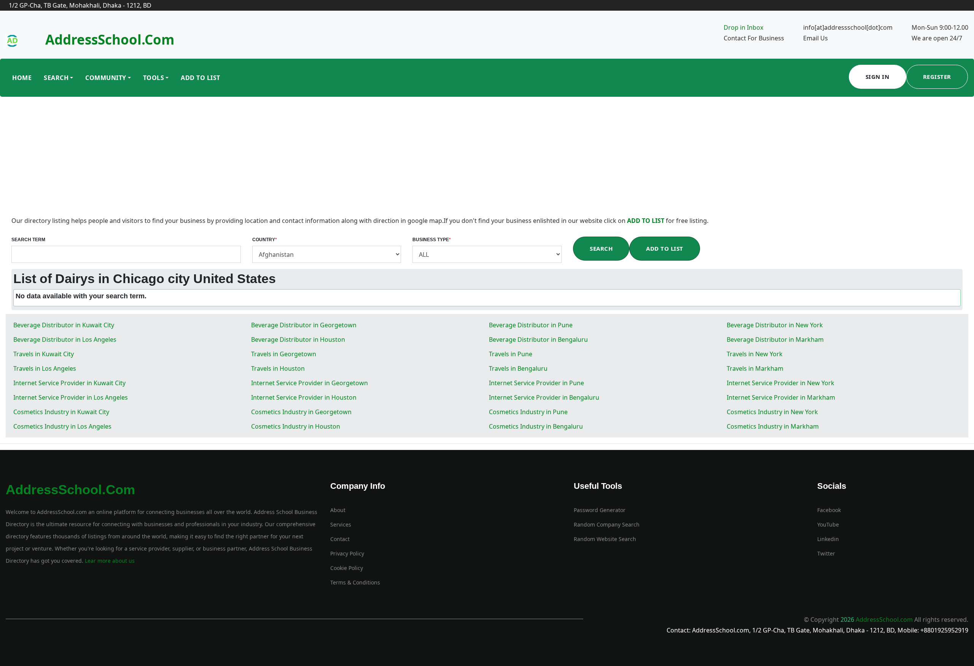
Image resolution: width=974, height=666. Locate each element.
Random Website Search (605, 539)
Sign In (878, 76)
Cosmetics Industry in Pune (528, 412)
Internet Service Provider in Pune (536, 383)
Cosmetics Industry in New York (772, 412)
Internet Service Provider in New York (780, 383)
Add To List (200, 78)
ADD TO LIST (646, 220)
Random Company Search (607, 524)
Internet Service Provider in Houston (303, 397)
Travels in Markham (755, 368)
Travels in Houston (278, 368)
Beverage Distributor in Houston (298, 339)
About (337, 510)
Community (105, 78)
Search (56, 78)
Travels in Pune (510, 354)
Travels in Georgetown (283, 354)
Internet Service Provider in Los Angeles (70, 397)
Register (937, 76)
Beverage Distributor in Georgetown (303, 325)
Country (264, 239)
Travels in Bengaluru (518, 368)
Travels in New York (755, 354)
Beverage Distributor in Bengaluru (538, 339)
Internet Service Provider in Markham (781, 397)
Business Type (431, 239)
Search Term (28, 239)
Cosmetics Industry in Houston (295, 426)
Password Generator (599, 510)
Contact (340, 539)
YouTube (828, 524)
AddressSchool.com (109, 39)
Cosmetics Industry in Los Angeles (62, 426)
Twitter (826, 553)
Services (340, 524)
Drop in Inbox (743, 27)
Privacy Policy (347, 553)
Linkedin (828, 539)
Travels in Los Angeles (44, 368)
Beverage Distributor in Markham (775, 339)
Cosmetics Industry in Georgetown (301, 412)
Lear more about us (109, 560)
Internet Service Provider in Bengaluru (544, 397)
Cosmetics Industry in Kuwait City (61, 412)
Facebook (829, 510)
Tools (153, 78)
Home (22, 78)
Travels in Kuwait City (43, 354)
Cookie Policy (346, 568)
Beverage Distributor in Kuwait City (63, 325)
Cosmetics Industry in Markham (773, 426)
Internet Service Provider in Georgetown (309, 383)
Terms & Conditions (355, 582)
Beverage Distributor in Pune (531, 325)
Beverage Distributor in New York (775, 325)
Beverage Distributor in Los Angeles (64, 339)
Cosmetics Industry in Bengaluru (536, 426)
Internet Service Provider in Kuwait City (69, 383)
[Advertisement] (487, 158)
